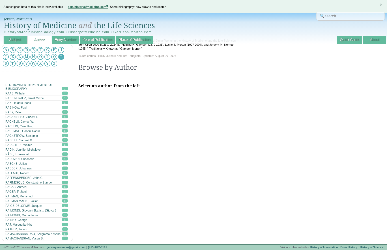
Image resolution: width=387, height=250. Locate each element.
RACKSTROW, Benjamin (35, 135)
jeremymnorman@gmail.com (66, 247)
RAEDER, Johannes (35, 168)
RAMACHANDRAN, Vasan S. (35, 238)
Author (39, 40)
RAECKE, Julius (35, 163)
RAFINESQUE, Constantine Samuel (35, 182)
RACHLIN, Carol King (35, 126)
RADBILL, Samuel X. (35, 140)
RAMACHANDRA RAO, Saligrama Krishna (35, 234)
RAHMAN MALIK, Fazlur (35, 201)
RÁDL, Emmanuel (35, 154)
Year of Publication (98, 40)
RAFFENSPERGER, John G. (35, 177)
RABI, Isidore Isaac (35, 103)
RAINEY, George (35, 220)
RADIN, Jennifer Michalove (35, 149)
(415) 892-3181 (97, 247)
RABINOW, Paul (35, 107)
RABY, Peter (35, 112)
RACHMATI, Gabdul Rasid (35, 131)
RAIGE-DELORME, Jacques (35, 205)
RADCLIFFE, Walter (35, 145)
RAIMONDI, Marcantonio (35, 215)
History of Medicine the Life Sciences (79, 25)
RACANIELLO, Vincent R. (35, 117)
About (374, 40)
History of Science (371, 247)
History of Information (324, 247)
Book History (348, 247)
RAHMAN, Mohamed (35, 196)
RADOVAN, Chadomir (35, 159)
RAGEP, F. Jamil (35, 191)
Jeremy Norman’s (18, 19)
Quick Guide (350, 40)
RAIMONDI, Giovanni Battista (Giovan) (35, 210)
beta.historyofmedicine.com (87, 7)
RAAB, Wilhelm (35, 93)
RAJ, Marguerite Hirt (35, 224)
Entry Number (66, 40)
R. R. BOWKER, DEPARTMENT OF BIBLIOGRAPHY (35, 87)
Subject (15, 40)
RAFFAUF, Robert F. (35, 173)
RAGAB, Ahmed (35, 187)
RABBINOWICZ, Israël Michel (35, 98)
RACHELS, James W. (35, 121)
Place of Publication (134, 40)
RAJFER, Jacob (35, 229)
